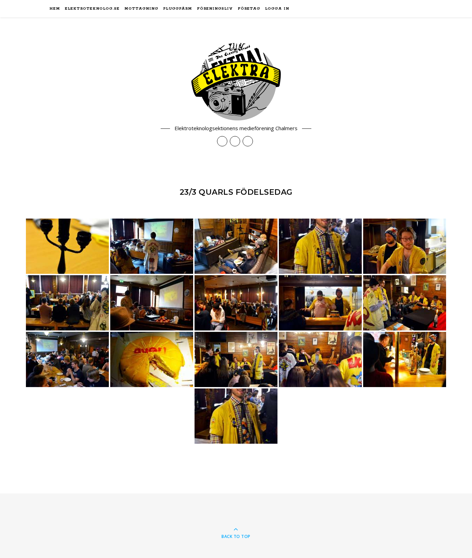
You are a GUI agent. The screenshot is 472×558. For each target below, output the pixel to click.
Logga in (277, 8)
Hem (54, 8)
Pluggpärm (177, 8)
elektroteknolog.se (92, 8)
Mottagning (141, 8)
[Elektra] (236, 82)
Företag (249, 8)
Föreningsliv (215, 8)
